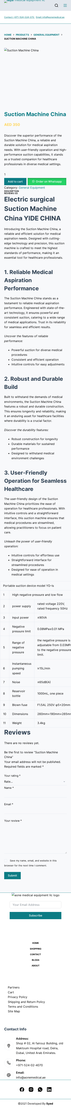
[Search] (56, 5)
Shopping (35, 948)
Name (9, 787)
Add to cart (15, 181)
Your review (13, 820)
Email (8, 804)
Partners (13, 987)
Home (35, 943)
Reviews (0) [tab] (11, 193)
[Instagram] (31, 1089)
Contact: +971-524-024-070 (19, 17)
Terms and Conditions (23, 1006)
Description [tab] (11, 191)
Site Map (14, 1011)
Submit (12, 875)
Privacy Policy (17, 997)
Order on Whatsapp (49, 181)
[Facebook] (22, 1089)
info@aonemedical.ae (31, 1077)
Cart (11, 992)
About (36, 965)
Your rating (12, 775)
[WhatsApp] (40, 1089)
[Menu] (65, 5)
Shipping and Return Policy (26, 1002)
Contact (35, 954)
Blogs (35, 960)
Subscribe (35, 915)
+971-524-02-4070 (29, 1065)
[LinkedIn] (49, 1089)
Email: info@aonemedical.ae (50, 17)
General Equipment (32, 187)
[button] (46, 181)
